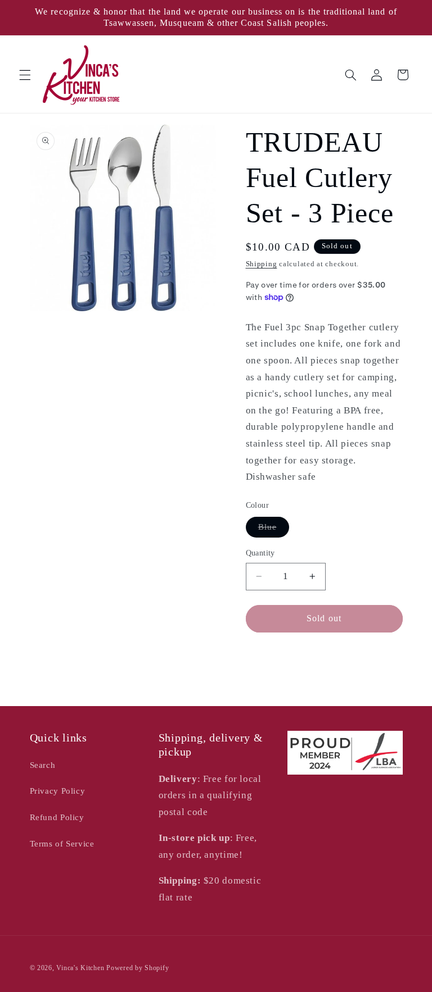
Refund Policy (57, 817)
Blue (273, 530)
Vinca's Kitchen (80, 967)
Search (43, 765)
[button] (25, 75)
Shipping (261, 264)
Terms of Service (62, 843)
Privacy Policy (58, 790)
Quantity (260, 553)
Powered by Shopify (137, 967)
